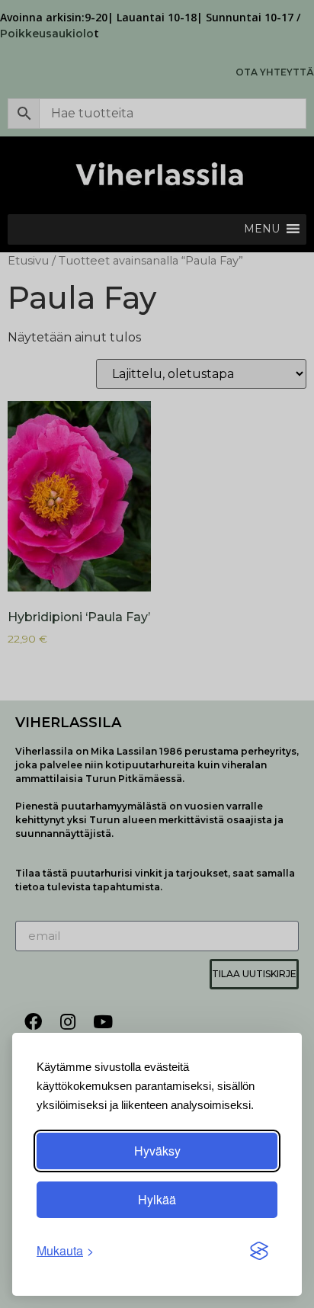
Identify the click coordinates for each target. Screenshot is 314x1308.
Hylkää (157, 1199)
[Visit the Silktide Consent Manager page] (259, 1251)
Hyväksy (157, 1150)
